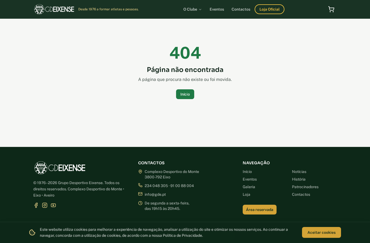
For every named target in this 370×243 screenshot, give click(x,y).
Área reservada (259, 209)
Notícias (299, 171)
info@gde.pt (155, 194)
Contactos (301, 194)
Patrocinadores (305, 187)
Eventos (250, 179)
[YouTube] (53, 205)
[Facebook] (36, 205)
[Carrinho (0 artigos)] (331, 9)
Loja (246, 194)
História (299, 179)
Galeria (249, 187)
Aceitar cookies (321, 232)
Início (185, 94)
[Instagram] (44, 205)
